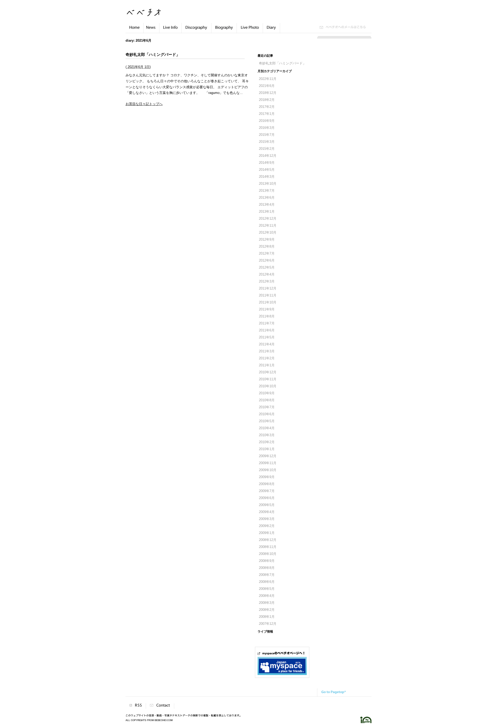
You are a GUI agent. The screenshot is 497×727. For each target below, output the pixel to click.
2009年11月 (267, 463)
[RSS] (136, 705)
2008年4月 (267, 596)
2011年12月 (267, 288)
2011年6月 (267, 330)
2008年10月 (267, 554)
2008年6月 (267, 582)
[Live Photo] (250, 30)
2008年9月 (267, 561)
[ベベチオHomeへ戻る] (134, 30)
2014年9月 (267, 163)
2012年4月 (267, 274)
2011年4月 (267, 344)
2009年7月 (267, 491)
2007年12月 (267, 624)
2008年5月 (267, 589)
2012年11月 (267, 225)
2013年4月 (267, 204)
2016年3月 (267, 128)
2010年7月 (267, 407)
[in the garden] (365, 722)
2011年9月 (267, 309)
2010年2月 (267, 442)
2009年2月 (267, 526)
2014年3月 (267, 177)
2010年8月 (267, 400)
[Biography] (224, 30)
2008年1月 (267, 617)
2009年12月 (267, 456)
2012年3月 (267, 281)
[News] (151, 30)
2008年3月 (267, 603)
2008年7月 (267, 575)
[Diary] (271, 30)
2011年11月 (267, 295)
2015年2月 (267, 149)
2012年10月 (267, 232)
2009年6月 (267, 498)
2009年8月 (267, 484)
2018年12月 (267, 93)
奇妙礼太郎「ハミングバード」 (153, 54)
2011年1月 (267, 365)
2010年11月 (267, 379)
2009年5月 (267, 505)
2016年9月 (267, 121)
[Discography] (196, 30)
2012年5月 (267, 267)
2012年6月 (267, 260)
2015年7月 (267, 135)
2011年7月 (267, 323)
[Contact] (160, 705)
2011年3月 (267, 351)
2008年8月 (267, 568)
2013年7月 (267, 190)
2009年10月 (267, 470)
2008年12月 (267, 540)
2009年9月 (267, 477)
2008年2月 (267, 610)
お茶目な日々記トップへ (144, 104)
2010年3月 (267, 435)
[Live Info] (170, 30)
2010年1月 (267, 449)
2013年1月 (267, 211)
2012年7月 (267, 253)
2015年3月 (267, 142)
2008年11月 (267, 547)
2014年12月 (267, 156)
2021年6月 (267, 86)
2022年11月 (267, 79)
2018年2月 (267, 100)
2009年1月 (267, 533)
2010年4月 (267, 428)
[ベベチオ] (144, 14)
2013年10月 (267, 184)
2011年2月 (267, 358)
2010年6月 (267, 414)
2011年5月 (267, 337)
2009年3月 (267, 519)
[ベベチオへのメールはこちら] (343, 27)
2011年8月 (267, 316)
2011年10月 (267, 302)
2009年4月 (267, 512)
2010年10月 (267, 386)
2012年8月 (267, 246)
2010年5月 (267, 421)
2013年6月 (267, 197)
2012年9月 (267, 239)
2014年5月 (267, 170)
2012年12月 (267, 218)
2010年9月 (267, 393)
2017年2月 (267, 107)
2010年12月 (267, 372)
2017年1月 (267, 114)
